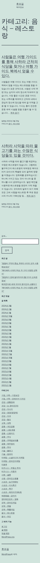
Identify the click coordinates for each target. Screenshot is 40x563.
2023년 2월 (6, 344)
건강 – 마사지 (7, 409)
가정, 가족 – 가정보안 (10, 395)
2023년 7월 (6, 326)
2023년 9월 (6, 319)
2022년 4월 (6, 378)
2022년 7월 (6, 368)
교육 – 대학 (6, 423)
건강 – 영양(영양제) (10, 413)
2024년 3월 (6, 306)
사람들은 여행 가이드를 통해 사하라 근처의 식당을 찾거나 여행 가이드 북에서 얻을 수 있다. (20, 66)
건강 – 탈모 (6, 419)
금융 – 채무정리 (8, 444)
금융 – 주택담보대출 (10, 440)
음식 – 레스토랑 (8, 513)
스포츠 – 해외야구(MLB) (12, 492)
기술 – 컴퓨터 (7, 454)
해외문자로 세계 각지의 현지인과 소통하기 (19, 284)
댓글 (5, 533)
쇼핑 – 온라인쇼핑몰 (10, 478)
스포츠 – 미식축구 (9, 485)
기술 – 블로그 (7, 451)
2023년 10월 (7, 316)
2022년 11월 (7, 354)
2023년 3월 (6, 340)
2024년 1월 (6, 313)
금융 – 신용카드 (8, 433)
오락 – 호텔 (6, 506)
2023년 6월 (6, 330)
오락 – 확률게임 (8, 509)
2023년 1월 (6, 347)
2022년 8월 (6, 364)
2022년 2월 (6, 385)
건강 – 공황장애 (8, 402)
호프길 (20, 3)
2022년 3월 (6, 382)
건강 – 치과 (6, 416)
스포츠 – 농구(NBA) (10, 482)
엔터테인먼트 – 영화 (10, 499)
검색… (4, 236)
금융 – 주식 (6, 437)
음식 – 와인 (6, 516)
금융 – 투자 (6, 447)
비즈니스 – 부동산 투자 (11, 468)
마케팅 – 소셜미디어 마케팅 (13, 458)
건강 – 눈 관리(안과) (10, 406)
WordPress (6, 554)
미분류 (4, 464)
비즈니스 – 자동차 (9, 471)
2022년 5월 (6, 375)
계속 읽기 (14, 113)
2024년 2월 (6, 309)
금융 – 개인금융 (8, 426)
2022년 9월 (6, 361)
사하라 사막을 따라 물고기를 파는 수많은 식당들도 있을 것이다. (20, 151)
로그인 (4, 526)
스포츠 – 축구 (7, 489)
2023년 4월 (6, 337)
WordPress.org (8, 537)
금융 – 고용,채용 (8, 430)
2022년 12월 (7, 351)
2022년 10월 (7, 358)
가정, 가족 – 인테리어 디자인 (13, 399)
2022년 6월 (6, 371)
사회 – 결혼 (6, 475)
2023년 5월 (6, 333)
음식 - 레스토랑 (14, 124)
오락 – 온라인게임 (9, 503)
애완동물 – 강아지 (9, 496)
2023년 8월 (6, 323)
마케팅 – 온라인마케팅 (11, 461)
